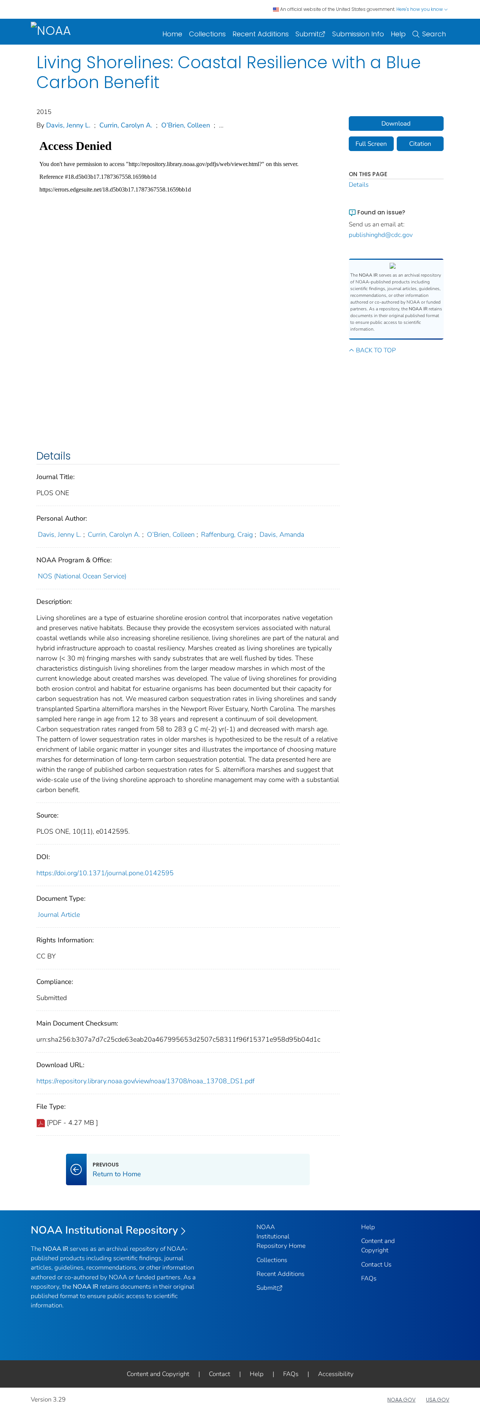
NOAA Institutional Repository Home (281, 1236)
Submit (307, 34)
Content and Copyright (158, 1374)
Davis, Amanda (282, 534)
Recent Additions (260, 34)
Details (359, 184)
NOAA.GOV (401, 1399)
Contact (219, 1374)
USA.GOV (437, 1399)
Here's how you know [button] (420, 9)
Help (398, 34)
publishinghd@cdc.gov (381, 235)
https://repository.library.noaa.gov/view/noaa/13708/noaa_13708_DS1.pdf (145, 1081)
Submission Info (358, 34)
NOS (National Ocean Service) (82, 576)
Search (434, 34)
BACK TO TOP (376, 350)
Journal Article (59, 914)
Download (396, 123)
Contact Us (376, 1264)
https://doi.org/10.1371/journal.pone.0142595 (105, 872)
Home (172, 34)
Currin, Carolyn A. (125, 125)
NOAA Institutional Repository (104, 1230)
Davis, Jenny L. (68, 125)
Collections (207, 34)
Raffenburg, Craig (227, 534)
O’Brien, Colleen (185, 125)
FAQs (368, 1278)
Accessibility (336, 1374)
